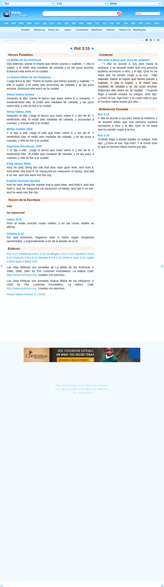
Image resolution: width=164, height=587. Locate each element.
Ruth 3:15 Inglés (83, 257)
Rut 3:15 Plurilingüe (47, 253)
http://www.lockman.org (22, 275)
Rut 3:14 (103, 114)
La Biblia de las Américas (24, 60)
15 (151, 75)
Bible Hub (31, 261)
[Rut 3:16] (160, 273)
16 (146, 90)
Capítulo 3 (21, 40)
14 (102, 63)
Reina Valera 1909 (19, 111)
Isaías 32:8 (14, 219)
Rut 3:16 (103, 135)
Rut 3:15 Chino (60, 257)
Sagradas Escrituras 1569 (24, 146)
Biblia (7, 40)
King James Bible (19, 163)
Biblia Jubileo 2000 (20, 129)
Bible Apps (15, 261)
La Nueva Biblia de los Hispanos (29, 77)
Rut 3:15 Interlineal (19, 253)
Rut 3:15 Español (74, 253)
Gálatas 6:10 (15, 233)
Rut (13, 40)
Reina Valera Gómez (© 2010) (26, 294)
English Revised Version (23, 180)
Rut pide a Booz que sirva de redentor (124, 60)
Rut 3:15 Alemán (37, 257)
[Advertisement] (82, 322)
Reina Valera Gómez (20, 94)
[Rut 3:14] (4, 273)
